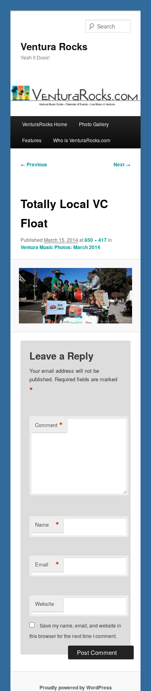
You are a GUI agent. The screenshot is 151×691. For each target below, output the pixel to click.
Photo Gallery (94, 124)
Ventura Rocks (54, 46)
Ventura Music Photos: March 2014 (60, 247)
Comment (49, 425)
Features (31, 140)
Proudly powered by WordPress (75, 687)
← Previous (34, 164)
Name (47, 524)
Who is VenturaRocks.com (81, 140)
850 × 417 (96, 239)
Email (47, 564)
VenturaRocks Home (44, 124)
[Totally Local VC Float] (75, 295)
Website (44, 603)
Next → (122, 164)
